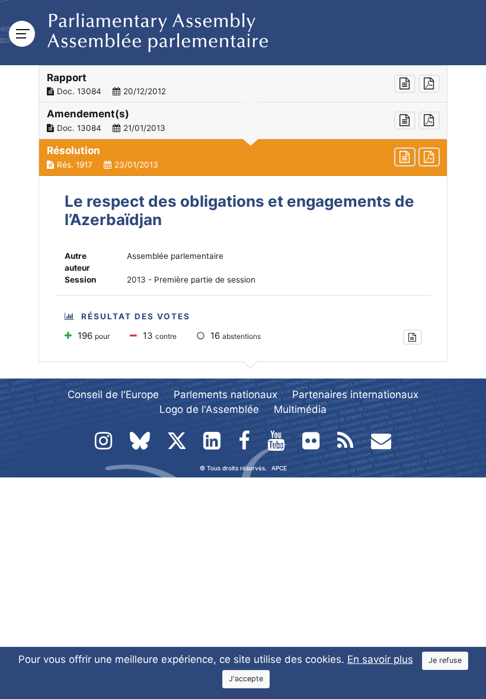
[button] (243, 84)
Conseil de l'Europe (113, 394)
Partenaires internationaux (355, 394)
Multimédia (300, 409)
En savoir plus (380, 659)
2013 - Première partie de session (191, 279)
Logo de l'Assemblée (209, 409)
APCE (279, 468)
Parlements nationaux (225, 394)
